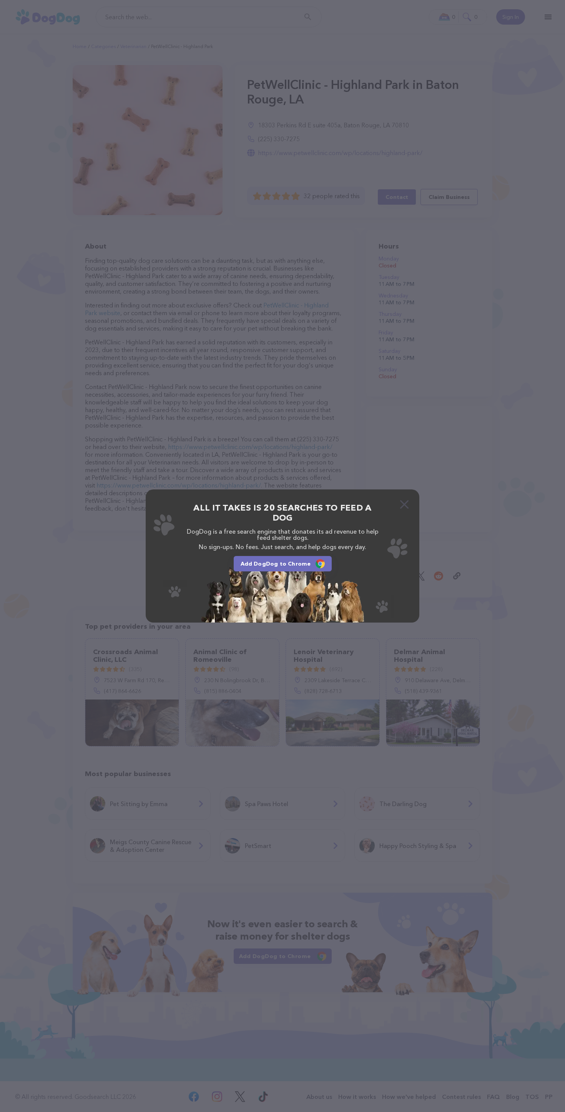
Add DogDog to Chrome (276, 563)
